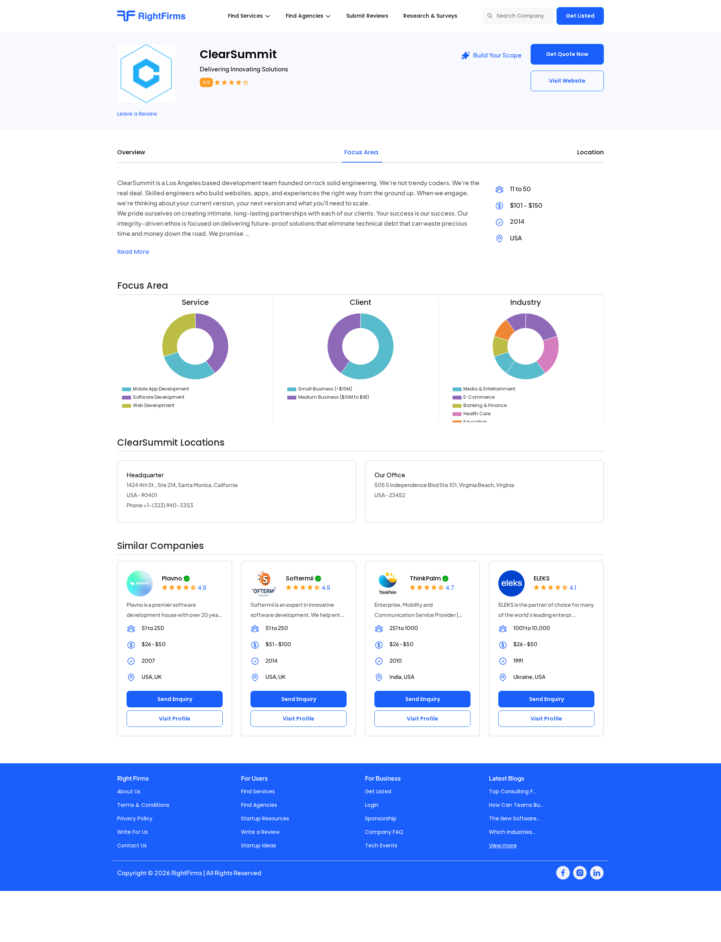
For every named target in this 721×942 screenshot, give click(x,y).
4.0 (206, 82)
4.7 (449, 587)
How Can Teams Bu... (516, 805)
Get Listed (580, 16)
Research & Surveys (430, 16)
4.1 (572, 587)
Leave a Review (137, 114)
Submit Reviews (367, 16)
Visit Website (567, 80)
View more (503, 845)
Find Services (258, 791)
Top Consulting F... (512, 791)
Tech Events (381, 845)
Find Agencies (259, 805)
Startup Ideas (258, 845)
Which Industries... (512, 832)
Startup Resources (265, 818)
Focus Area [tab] (361, 152)
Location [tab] (590, 152)
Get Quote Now (567, 54)
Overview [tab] (131, 152)
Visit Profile (174, 718)
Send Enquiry (174, 699)
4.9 (202, 587)
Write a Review (260, 832)
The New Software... (514, 818)
